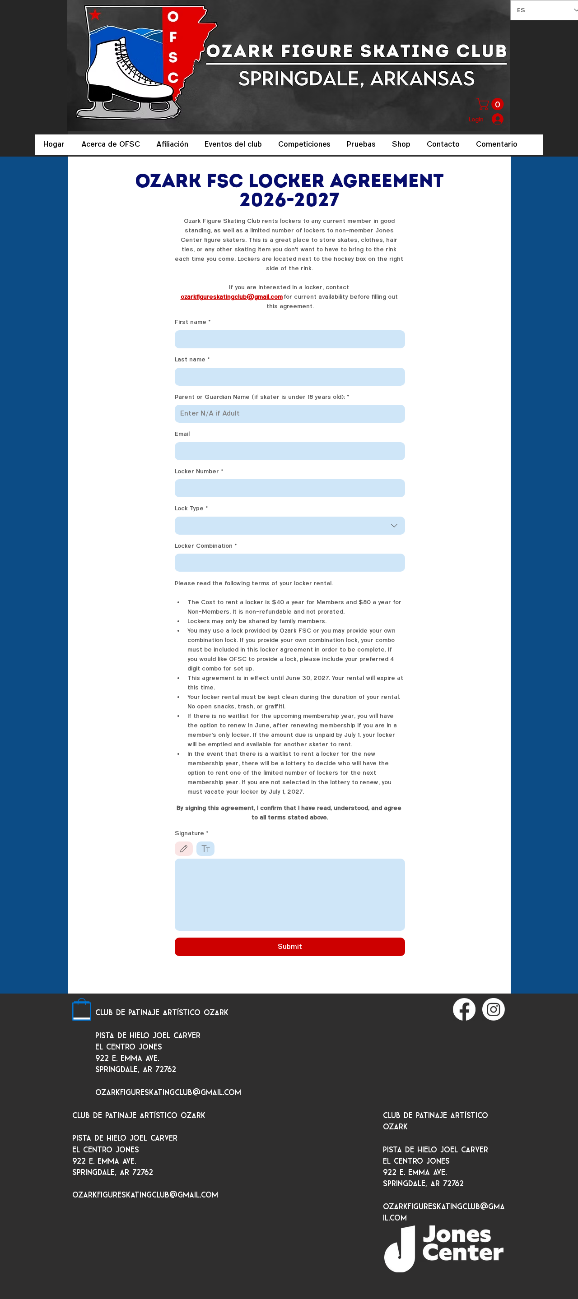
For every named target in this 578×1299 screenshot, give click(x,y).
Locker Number (199, 471)
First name (193, 322)
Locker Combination (206, 546)
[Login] (498, 119)
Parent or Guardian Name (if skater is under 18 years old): (262, 397)
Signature (192, 833)
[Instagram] (493, 1009)
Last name (192, 359)
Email (182, 434)
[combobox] (290, 526)
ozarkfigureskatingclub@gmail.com (168, 1092)
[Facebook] (464, 1009)
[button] (491, 104)
